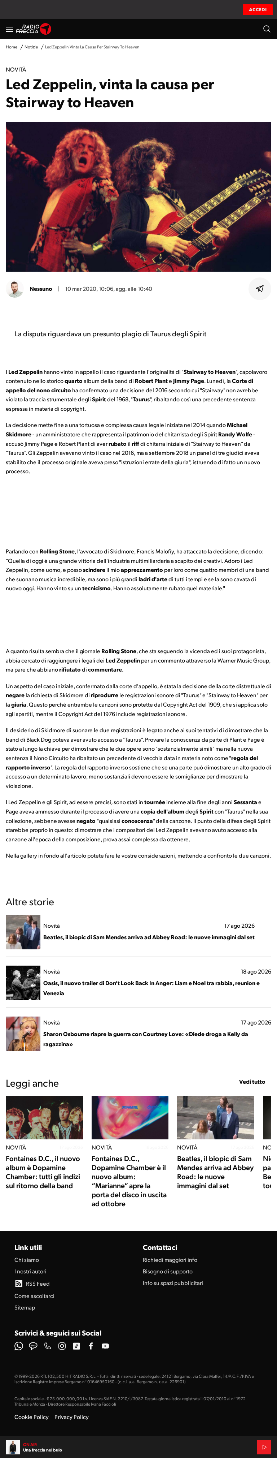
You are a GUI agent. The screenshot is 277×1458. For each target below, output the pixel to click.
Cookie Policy (31, 1416)
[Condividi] (260, 288)
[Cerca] (267, 29)
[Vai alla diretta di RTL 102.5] (264, 1447)
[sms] (33, 1346)
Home (11, 46)
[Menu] (9, 29)
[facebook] (91, 1346)
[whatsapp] (18, 1346)
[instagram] (62, 1346)
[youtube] (105, 1346)
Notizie (31, 46)
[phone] (47, 1346)
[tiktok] (76, 1346)
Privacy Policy (71, 1416)
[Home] (34, 29)
